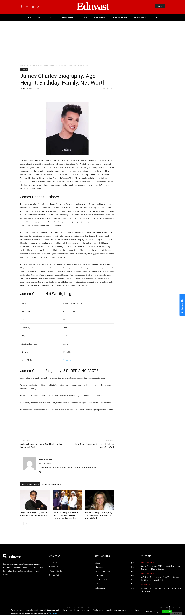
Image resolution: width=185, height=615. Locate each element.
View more (52, 613)
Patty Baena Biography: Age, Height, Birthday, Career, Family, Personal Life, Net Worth (99, 515)
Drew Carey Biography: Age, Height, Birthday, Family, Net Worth (94, 445)
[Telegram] (66, 94)
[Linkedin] (32, 7)
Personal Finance (147, 562)
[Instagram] (27, 7)
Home (22, 65)
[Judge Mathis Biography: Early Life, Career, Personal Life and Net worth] (35, 500)
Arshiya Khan (27, 88)
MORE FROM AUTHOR (51, 484)
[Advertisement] (92, 41)
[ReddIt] (54, 94)
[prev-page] (22, 523)
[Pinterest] (35, 94)
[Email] (60, 94)
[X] (38, 7)
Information (145, 585)
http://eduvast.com (45, 463)
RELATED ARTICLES (30, 484)
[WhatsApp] (41, 94)
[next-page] (26, 523)
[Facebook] (21, 7)
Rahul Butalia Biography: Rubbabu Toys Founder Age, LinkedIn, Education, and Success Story (66, 515)
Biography (31, 65)
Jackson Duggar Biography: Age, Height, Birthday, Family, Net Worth (42, 445)
